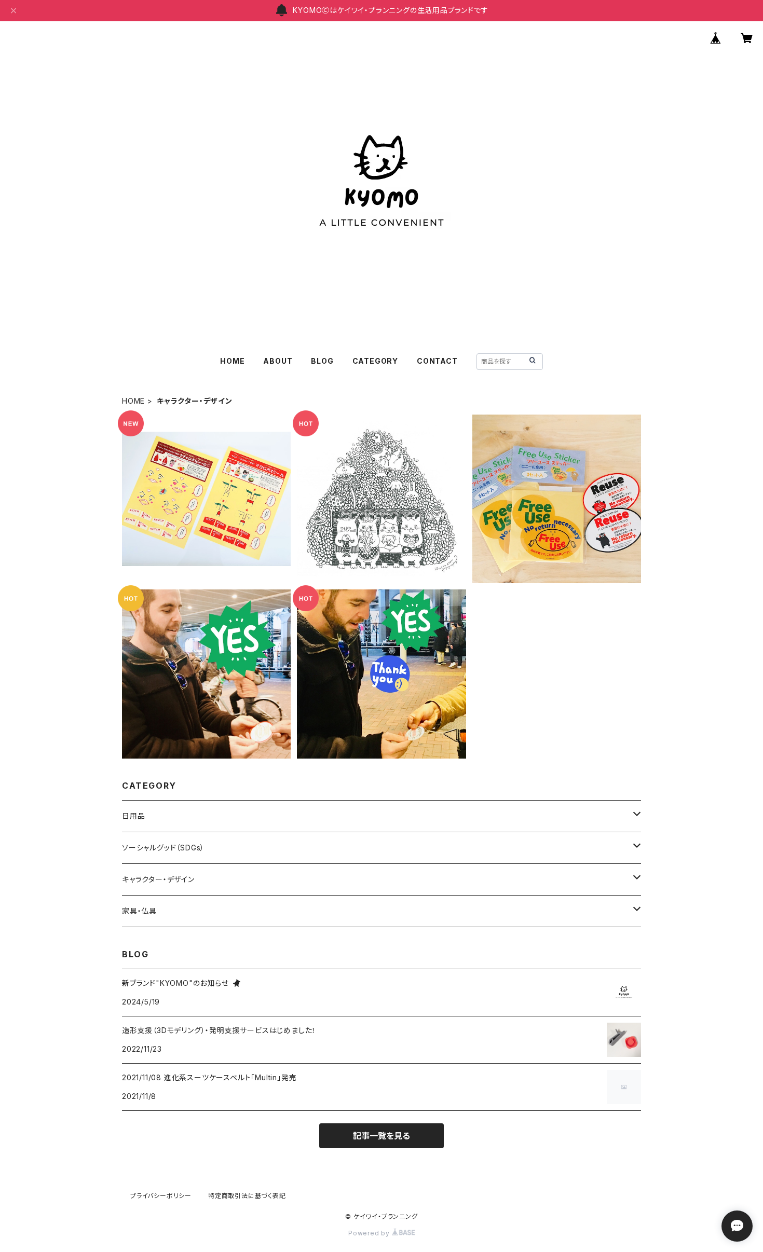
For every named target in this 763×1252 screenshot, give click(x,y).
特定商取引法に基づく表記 (247, 1196)
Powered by (370, 1233)
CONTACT (437, 360)
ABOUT (277, 360)
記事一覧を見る (381, 1136)
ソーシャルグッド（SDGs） (163, 847)
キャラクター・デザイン (158, 879)
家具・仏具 (139, 910)
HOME (232, 360)
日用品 (133, 815)
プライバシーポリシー (161, 1196)
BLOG (322, 360)
